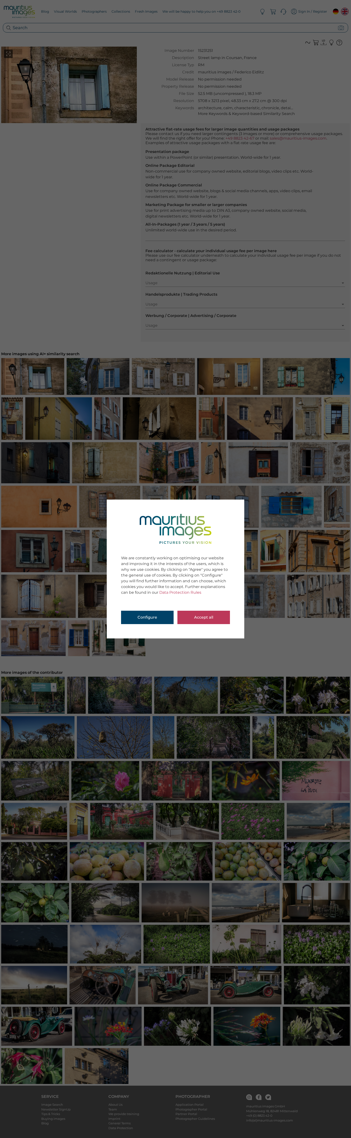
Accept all (203, 617)
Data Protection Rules (180, 592)
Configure (147, 617)
